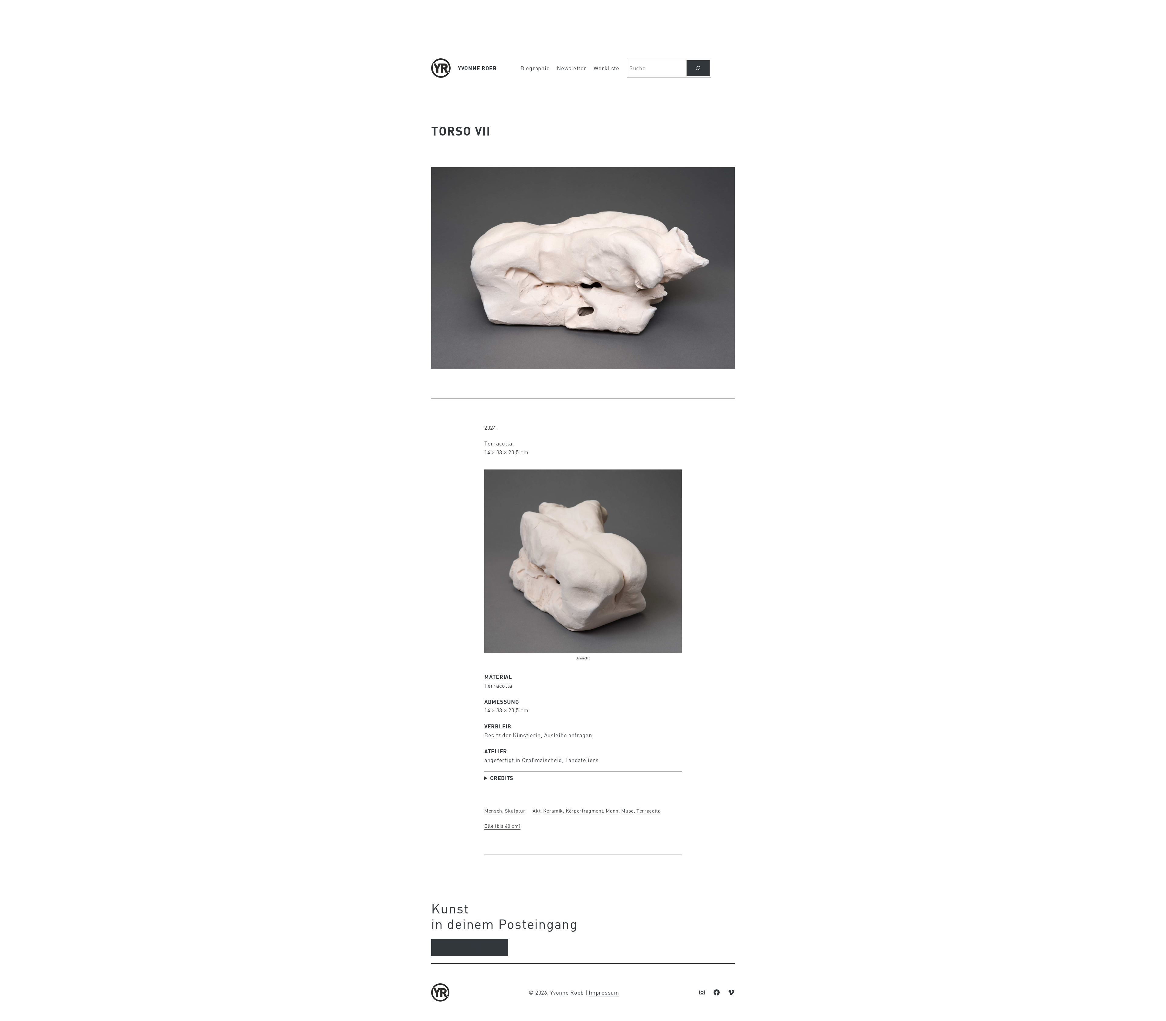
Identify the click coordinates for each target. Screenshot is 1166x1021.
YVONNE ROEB (477, 68)
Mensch (493, 810)
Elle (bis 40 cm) (502, 826)
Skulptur (515, 810)
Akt (536, 810)
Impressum (604, 992)
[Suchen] (698, 68)
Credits (501, 778)
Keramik (553, 810)
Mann (612, 810)
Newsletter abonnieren (469, 947)
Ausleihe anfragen (568, 735)
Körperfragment (584, 810)
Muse (627, 810)
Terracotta (648, 810)
